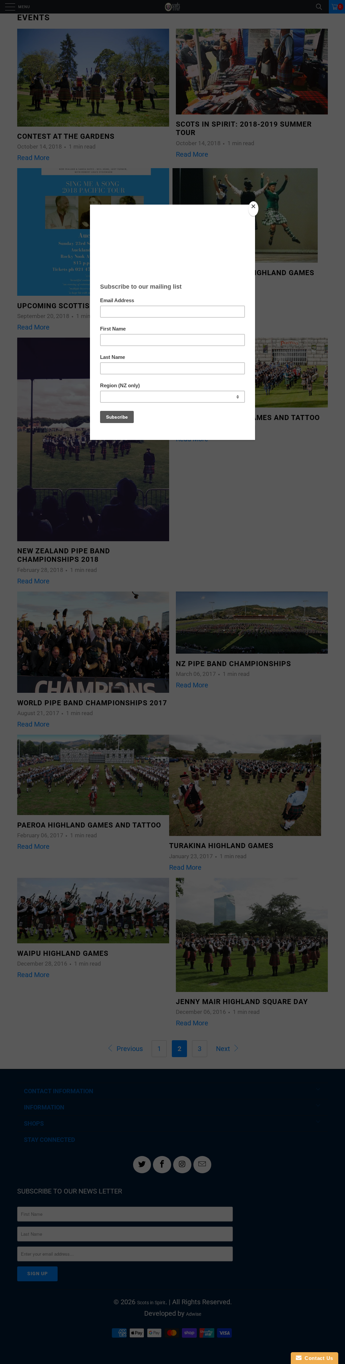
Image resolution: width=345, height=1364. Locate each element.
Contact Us (317, 1358)
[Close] (253, 208)
